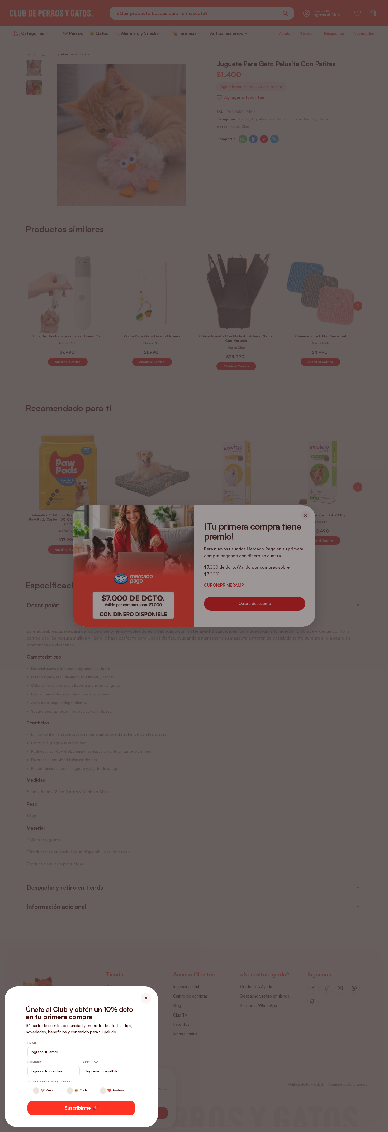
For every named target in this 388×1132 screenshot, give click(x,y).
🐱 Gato (80, 1090)
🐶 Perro (47, 1090)
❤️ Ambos (115, 1090)
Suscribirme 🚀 (81, 1108)
